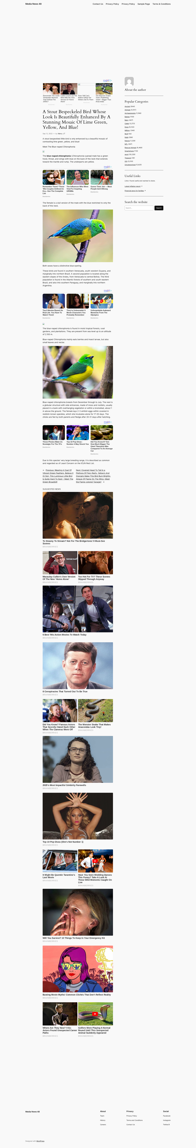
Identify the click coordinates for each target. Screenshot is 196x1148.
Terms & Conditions (162, 4)
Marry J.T (61, 134)
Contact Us (98, 4)
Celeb (127, 123)
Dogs (127, 127)
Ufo (126, 161)
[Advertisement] (98, 25)
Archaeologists (130, 113)
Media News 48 (33, 3)
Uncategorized (130, 165)
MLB (126, 134)
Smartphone (129, 151)
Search (159, 208)
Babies (127, 117)
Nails (126, 137)
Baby (127, 120)
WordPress (40, 1141)
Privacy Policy (112, 4)
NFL (126, 144)
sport (127, 154)
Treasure (128, 158)
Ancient (127, 106)
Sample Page (144, 4)
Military (127, 130)
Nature (127, 141)
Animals (127, 110)
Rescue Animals (130, 148)
